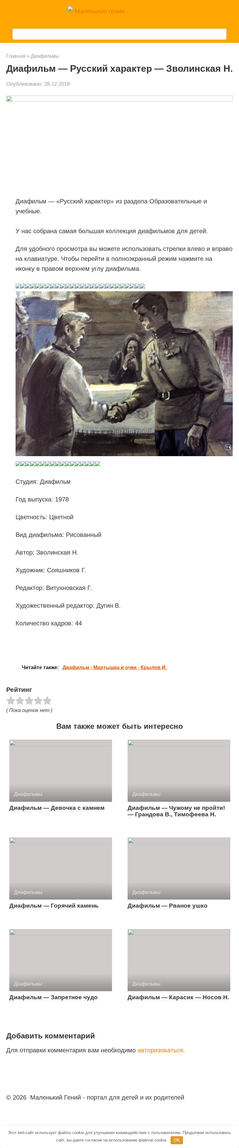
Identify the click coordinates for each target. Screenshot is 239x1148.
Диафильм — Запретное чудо (53, 997)
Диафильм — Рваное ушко (168, 905)
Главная (16, 56)
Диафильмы (45, 56)
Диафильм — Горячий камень (54, 905)
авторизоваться (160, 1050)
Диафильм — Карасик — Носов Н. (178, 997)
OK (177, 1140)
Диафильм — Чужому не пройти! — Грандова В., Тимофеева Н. (176, 811)
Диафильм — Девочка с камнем (57, 808)
